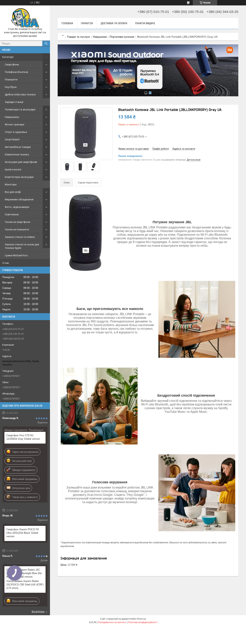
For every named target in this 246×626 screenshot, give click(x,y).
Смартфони (12, 64)
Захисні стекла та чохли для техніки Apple (22, 246)
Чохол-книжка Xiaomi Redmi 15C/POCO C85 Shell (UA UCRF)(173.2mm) (24, 584)
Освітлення (12, 214)
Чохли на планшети (17, 229)
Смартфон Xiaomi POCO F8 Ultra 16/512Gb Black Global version (22, 533)
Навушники (12, 117)
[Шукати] (46, 43)
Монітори (11, 184)
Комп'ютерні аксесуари (19, 177)
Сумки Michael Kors (16, 255)
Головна (67, 23)
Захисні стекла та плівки (20, 237)
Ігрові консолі (13, 169)
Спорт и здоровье (16, 132)
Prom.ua (141, 619)
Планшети (11, 79)
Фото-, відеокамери (17, 207)
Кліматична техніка (17, 154)
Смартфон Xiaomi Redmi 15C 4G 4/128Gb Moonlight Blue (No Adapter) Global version (24, 573)
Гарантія (87, 23)
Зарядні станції (14, 102)
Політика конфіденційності (142, 622)
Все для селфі (13, 192)
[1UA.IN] (25, 17)
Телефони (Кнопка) (16, 72)
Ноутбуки (11, 87)
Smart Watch (12, 139)
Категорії (7, 57)
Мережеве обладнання (19, 199)
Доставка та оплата (114, 23)
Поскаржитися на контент (112, 622)
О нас (5, 263)
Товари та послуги (78, 36)
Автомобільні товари (18, 147)
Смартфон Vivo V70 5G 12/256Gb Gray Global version (23, 437)
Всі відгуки (38, 611)
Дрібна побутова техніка (20, 94)
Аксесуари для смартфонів (21, 162)
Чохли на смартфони (17, 222)
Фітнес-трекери (14, 124)
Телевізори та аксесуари (20, 109)
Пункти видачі (145, 23)
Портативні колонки (122, 36)
